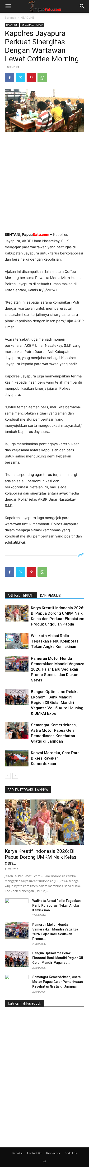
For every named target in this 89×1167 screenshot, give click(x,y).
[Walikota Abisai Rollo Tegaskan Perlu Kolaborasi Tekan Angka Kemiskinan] (16, 641)
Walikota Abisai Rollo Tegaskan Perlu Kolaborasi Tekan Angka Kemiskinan (55, 641)
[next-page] (15, 776)
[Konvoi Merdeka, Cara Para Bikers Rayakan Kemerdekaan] (16, 758)
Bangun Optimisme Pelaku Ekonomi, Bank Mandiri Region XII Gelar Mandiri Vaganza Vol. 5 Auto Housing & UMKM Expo (57, 702)
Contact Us (34, 1153)
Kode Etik (71, 1153)
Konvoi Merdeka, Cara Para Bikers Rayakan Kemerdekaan (55, 758)
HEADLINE (27, 18)
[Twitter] (20, 77)
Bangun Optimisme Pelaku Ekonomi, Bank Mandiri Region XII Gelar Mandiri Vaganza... (57, 957)
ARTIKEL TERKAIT (21, 595)
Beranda (10, 18)
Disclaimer (53, 1153)
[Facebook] (9, 77)
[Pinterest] (31, 77)
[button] (8, 6)
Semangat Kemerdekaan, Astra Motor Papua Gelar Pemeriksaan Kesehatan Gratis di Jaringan (57, 981)
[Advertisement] (44, 182)
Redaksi (17, 1153)
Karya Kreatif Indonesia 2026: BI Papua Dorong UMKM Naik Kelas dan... (40, 857)
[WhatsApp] (42, 77)
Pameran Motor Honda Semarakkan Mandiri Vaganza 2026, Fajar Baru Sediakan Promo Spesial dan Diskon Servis (57, 669)
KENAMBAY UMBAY (32, 25)
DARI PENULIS (50, 595)
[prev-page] (8, 776)
